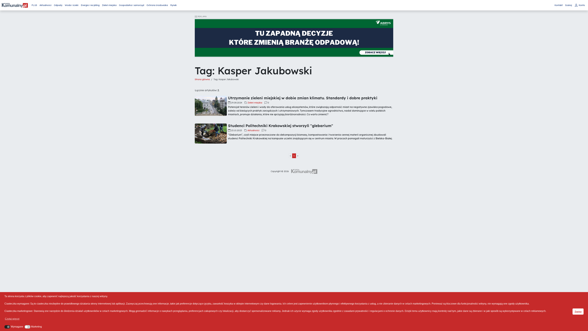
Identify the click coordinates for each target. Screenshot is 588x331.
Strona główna (202, 79)
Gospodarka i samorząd (131, 5)
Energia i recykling (90, 5)
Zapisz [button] (578, 311)
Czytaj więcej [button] (12, 319)
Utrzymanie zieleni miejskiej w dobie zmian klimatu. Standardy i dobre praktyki (302, 98)
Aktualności (45, 5)
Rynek (173, 5)
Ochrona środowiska (157, 5)
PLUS (34, 5)
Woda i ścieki (71, 5)
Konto (582, 5)
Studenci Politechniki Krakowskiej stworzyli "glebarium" (280, 125)
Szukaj (568, 5)
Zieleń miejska (109, 5)
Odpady (58, 5)
